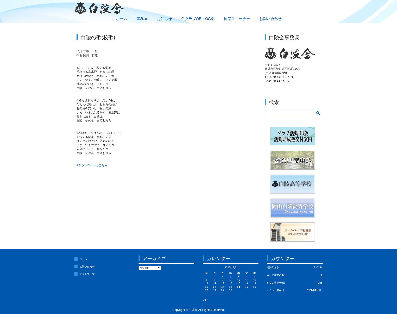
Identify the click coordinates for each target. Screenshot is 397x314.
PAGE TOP (385, 300)
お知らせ (164, 18)
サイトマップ (87, 274)
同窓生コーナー (237, 18)
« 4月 (206, 300)
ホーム (121, 18)
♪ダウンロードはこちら (92, 165)
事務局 (142, 18)
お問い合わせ (270, 18)
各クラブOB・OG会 (198, 18)
